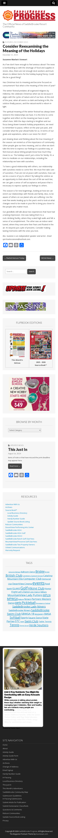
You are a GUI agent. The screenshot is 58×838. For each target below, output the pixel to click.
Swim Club (31, 621)
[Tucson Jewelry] (29, 394)
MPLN (47, 595)
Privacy (6, 820)
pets (18, 602)
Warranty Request (12, 550)
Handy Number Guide (16, 519)
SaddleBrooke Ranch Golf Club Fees (19, 539)
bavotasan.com (42, 834)
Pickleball (29, 602)
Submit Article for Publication (14, 802)
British (47, 572)
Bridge (40, 571)
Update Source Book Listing (18, 522)
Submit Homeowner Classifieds (15, 806)
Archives (8, 507)
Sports (24, 617)
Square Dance (35, 617)
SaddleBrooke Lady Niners (29, 606)
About (5, 748)
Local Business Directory (17, 513)
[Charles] (29, 35)
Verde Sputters (38, 625)
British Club (14, 575)
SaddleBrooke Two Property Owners (20, 544)
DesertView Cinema (22, 583)
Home (5, 745)
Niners (27, 599)
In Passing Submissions (12, 798)
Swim (22, 621)
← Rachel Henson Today (14, 258)
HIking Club (36, 588)
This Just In (17, 449)
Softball (15, 617)
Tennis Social (24, 626)
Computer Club (32, 578)
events (38, 583)
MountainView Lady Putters (25, 595)
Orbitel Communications (15, 547)
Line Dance (35, 591)
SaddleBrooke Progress (28, 831)
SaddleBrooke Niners (20, 610)
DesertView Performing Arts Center (19, 527)
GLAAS (16, 588)
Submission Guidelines (12, 796)
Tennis (14, 625)
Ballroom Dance (28, 572)
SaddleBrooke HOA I (13, 530)
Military (43, 592)
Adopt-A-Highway (14, 572)
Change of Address (10, 766)
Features (9, 42)
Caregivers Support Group (33, 576)
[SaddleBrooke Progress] (29, 14)
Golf (24, 587)
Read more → (15, 466)
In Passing (7, 777)
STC (17, 621)
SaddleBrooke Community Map (15, 792)
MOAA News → (47, 258)
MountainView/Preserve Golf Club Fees (21, 542)
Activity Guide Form (10, 756)
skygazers (39, 614)
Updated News (16, 445)
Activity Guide (12, 516)
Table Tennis (45, 621)
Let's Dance (24, 591)
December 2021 (21, 42)
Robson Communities (14, 524)
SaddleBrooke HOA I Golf (15, 533)
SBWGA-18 (27, 614)
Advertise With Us (12, 504)
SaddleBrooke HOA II (13, 536)
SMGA (47, 613)
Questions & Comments (12, 809)
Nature (21, 599)
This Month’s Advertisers (13, 788)
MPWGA (12, 599)
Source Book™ (11, 510)
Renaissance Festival (43, 603)
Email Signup (8, 770)
